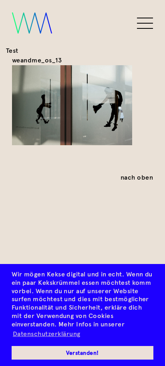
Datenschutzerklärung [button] (46, 334)
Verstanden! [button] (82, 352)
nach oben (137, 177)
